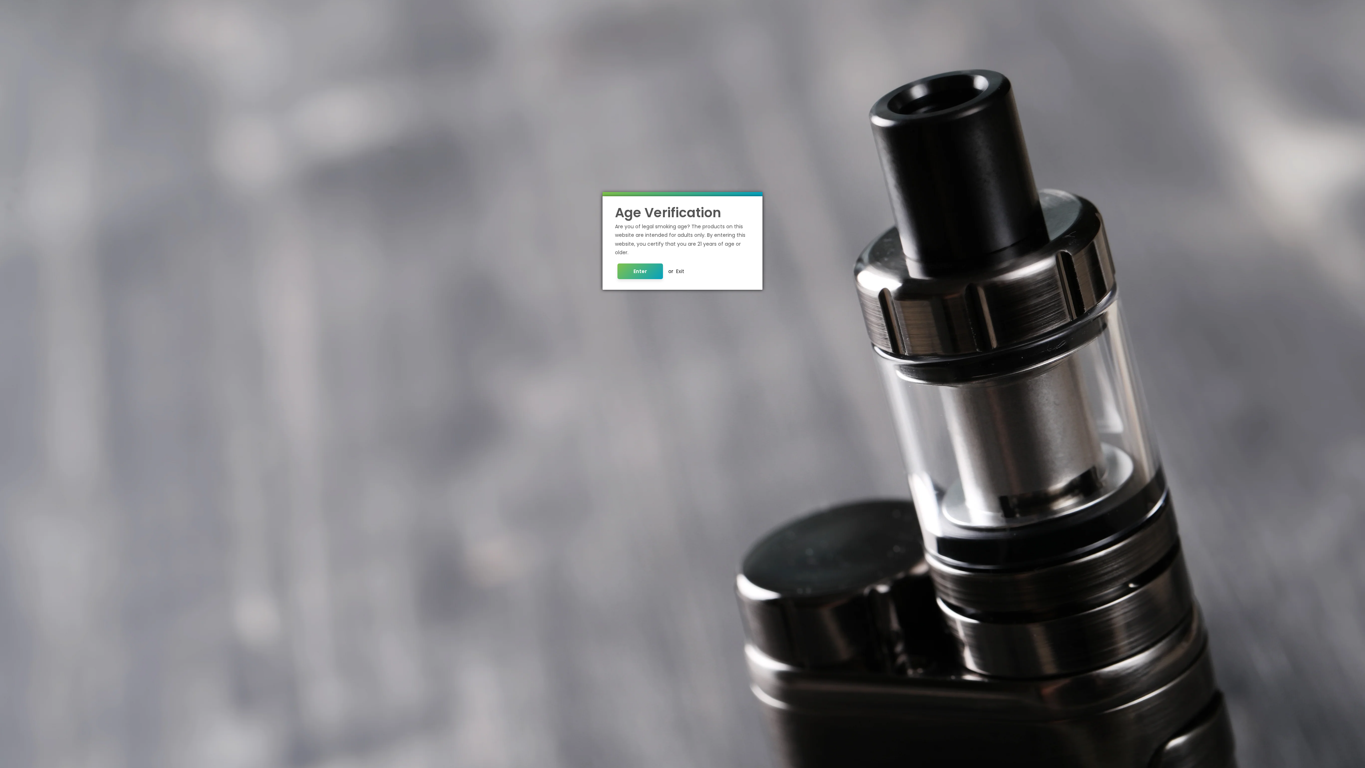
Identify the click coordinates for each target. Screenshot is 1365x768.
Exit (680, 271)
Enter (640, 271)
